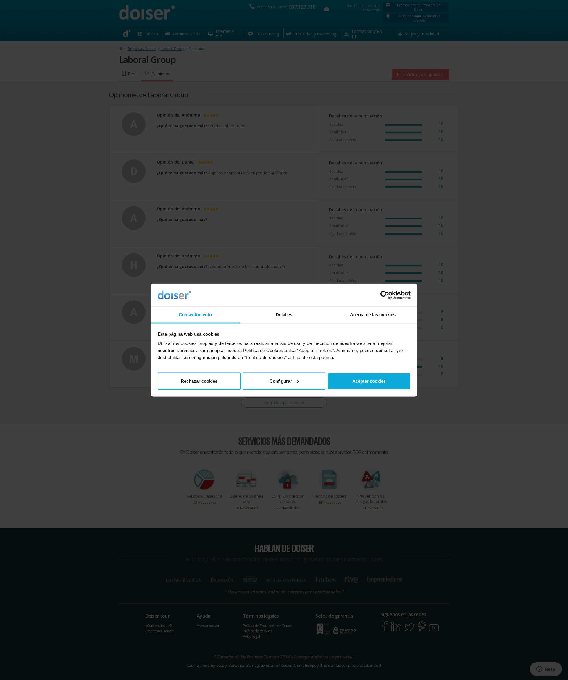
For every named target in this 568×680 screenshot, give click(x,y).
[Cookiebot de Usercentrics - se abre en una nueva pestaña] (385, 295)
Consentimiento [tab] (195, 314)
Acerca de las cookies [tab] (373, 314)
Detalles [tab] (284, 314)
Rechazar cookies (199, 380)
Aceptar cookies (369, 380)
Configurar (281, 380)
